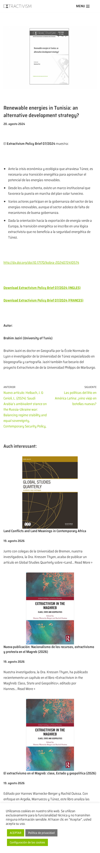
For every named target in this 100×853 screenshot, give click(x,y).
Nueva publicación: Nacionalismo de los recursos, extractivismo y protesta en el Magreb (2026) (48, 649)
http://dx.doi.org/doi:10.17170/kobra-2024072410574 (41, 262)
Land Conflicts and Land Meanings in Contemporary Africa (44, 531)
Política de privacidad (41, 832)
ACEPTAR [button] (15, 832)
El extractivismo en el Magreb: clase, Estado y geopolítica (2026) (49, 773)
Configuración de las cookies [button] (27, 842)
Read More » (83, 562)
